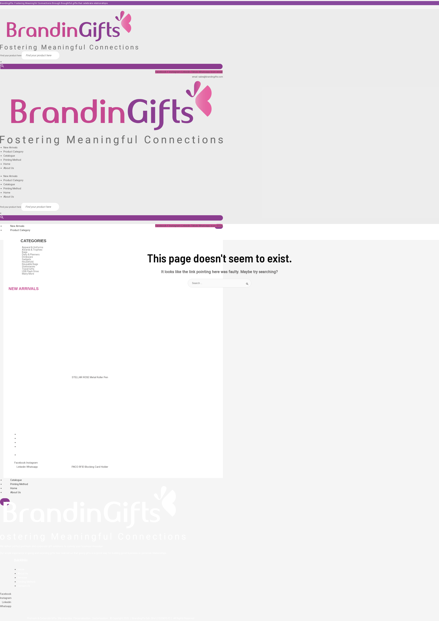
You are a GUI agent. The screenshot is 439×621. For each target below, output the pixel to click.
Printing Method (12, 159)
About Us (8, 168)
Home (6, 163)
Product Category (13, 151)
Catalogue (9, 155)
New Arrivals (10, 147)
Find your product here (10, 55)
